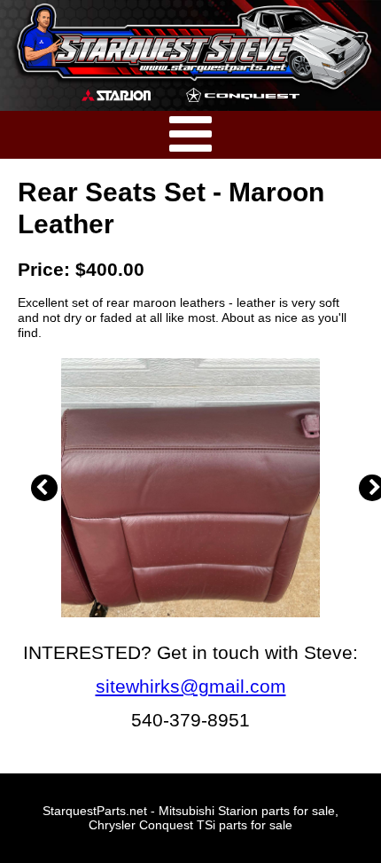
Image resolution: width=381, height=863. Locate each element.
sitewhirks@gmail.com (191, 686)
